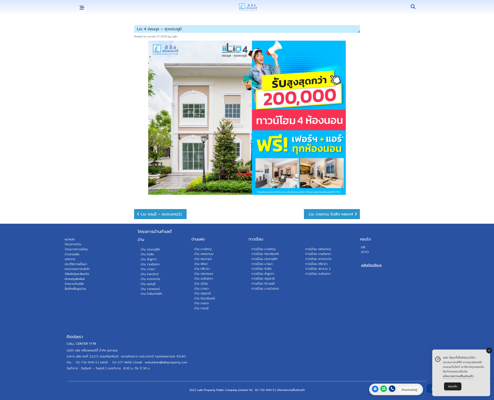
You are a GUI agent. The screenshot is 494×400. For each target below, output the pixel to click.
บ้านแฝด (198, 239)
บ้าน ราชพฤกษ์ (150, 289)
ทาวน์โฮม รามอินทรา (318, 254)
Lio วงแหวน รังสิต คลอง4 (331, 214)
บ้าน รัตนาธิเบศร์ (204, 298)
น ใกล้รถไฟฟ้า (153, 294)
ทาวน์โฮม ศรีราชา (316, 264)
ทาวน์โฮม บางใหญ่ (263, 249)
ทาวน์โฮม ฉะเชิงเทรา (318, 273)
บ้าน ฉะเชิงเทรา (203, 278)
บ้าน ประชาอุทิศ (150, 249)
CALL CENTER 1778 (81, 343)
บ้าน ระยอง (201, 303)
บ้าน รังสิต (147, 254)
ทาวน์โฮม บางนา (262, 264)
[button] (82, 7)
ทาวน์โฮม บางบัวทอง (265, 288)
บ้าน (141, 239)
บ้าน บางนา (148, 269)
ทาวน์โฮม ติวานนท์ (263, 283)
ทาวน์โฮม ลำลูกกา (263, 273)
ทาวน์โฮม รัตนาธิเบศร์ (265, 254)
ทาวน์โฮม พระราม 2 (318, 268)
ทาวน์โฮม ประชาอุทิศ (264, 259)
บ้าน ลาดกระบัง (150, 279)
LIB (363, 247)
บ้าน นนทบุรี (148, 284)
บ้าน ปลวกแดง (203, 273)
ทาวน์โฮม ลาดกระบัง (318, 259)
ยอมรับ (452, 386)
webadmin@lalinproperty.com (166, 362)
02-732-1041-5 (86, 362)
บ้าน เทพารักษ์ (150, 274)
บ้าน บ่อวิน (201, 283)
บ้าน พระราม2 (203, 259)
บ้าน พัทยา (201, 264)
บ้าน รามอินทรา (150, 264)
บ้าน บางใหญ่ (202, 249)
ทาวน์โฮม (256, 239)
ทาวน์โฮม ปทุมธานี (263, 278)
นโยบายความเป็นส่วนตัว (291, 390)
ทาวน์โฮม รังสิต (262, 268)
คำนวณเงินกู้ (409, 390)
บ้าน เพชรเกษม (203, 254)
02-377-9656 (122, 362)
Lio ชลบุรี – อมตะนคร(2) (161, 214)
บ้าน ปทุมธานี (202, 293)
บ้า (142, 294)
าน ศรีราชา (203, 268)
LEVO (365, 252)
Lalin (174, 36)
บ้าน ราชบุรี (201, 308)
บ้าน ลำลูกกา (149, 259)
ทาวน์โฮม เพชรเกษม (318, 249)
